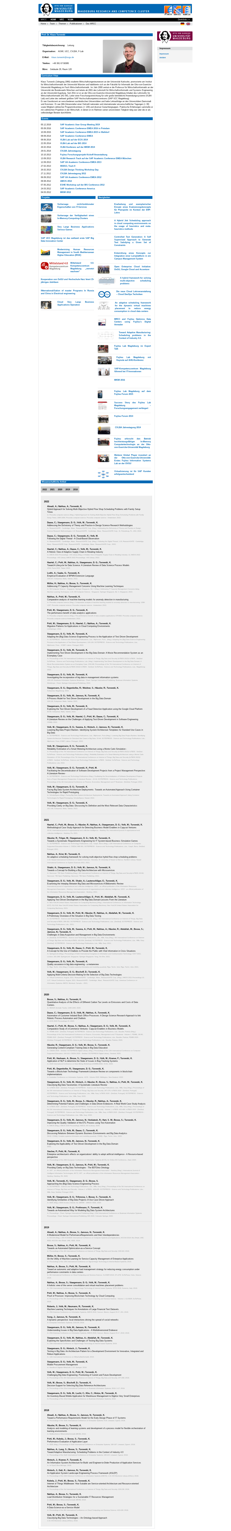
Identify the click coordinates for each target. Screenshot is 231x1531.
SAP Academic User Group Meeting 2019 (80, 124)
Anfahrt (163, 57)
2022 (44, 489)
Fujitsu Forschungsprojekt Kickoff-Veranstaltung (83, 154)
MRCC (44, 19)
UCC (62, 19)
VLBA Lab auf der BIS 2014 (73, 143)
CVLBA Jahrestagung (70, 151)
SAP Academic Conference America (77, 188)
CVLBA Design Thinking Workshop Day (79, 170)
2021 (52, 489)
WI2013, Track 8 (67, 166)
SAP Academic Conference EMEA (76, 136)
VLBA (70, 19)
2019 (68, 489)
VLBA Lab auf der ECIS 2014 (74, 140)
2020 (60, 489)
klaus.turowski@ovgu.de (63, 57)
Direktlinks (182, 19)
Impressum (164, 54)
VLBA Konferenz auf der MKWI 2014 (77, 147)
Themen (62, 23)
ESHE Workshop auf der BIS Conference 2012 (82, 185)
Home (43, 23)
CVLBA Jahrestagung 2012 (73, 173)
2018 (75, 489)
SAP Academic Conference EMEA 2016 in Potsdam (85, 128)
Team (52, 23)
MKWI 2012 (65, 192)
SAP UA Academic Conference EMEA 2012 (80, 177)
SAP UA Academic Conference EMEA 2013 (80, 162)
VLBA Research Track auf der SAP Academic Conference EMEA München (95, 158)
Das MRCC (91, 23)
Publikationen (76, 23)
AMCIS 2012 (66, 181)
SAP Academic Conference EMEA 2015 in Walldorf (84, 132)
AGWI (53, 19)
